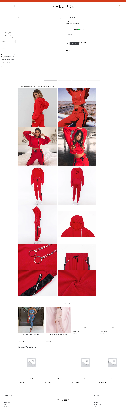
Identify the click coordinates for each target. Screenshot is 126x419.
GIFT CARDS (96, 402)
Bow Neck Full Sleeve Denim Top (10, 54)
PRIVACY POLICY (6, 408)
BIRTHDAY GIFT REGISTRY (98, 404)
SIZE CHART (96, 408)
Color (67, 32)
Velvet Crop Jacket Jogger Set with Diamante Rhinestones (58, 334)
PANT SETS (70, 50)
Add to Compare (80, 46)
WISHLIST (95, 406)
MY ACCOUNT (96, 400)
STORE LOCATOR (6, 406)
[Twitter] (3, 37)
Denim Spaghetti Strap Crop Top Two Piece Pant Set (31, 334)
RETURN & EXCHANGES (8, 400)
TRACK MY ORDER (7, 402)
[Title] (14, 37)
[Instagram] (12, 37)
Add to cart (74, 43)
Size (66, 36)
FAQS (5, 404)
